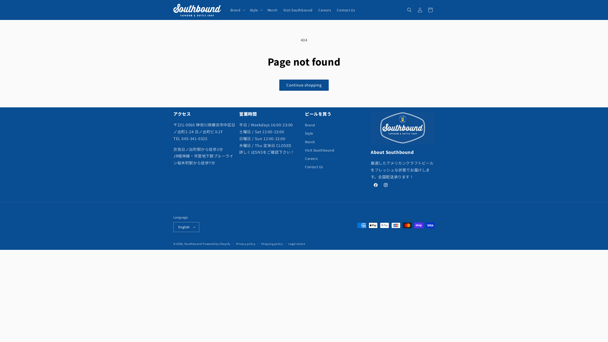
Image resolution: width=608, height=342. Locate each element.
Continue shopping (304, 84)
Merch (310, 141)
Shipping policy (272, 244)
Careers (311, 158)
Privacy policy (246, 244)
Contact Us (314, 166)
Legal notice (296, 244)
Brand (310, 125)
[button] (237, 10)
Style (309, 133)
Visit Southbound (319, 150)
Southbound (193, 244)
